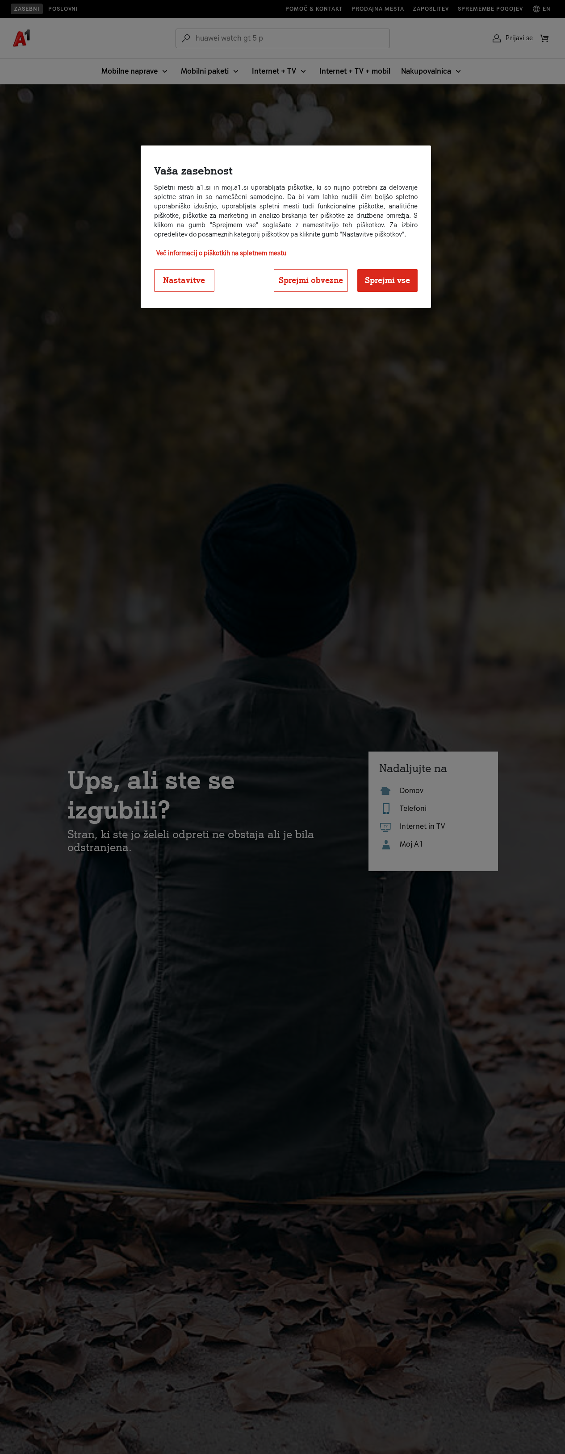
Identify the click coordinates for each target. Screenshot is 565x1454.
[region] (286, 226)
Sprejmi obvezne (311, 280)
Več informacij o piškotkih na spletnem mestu (221, 253)
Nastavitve (184, 280)
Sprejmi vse (387, 280)
